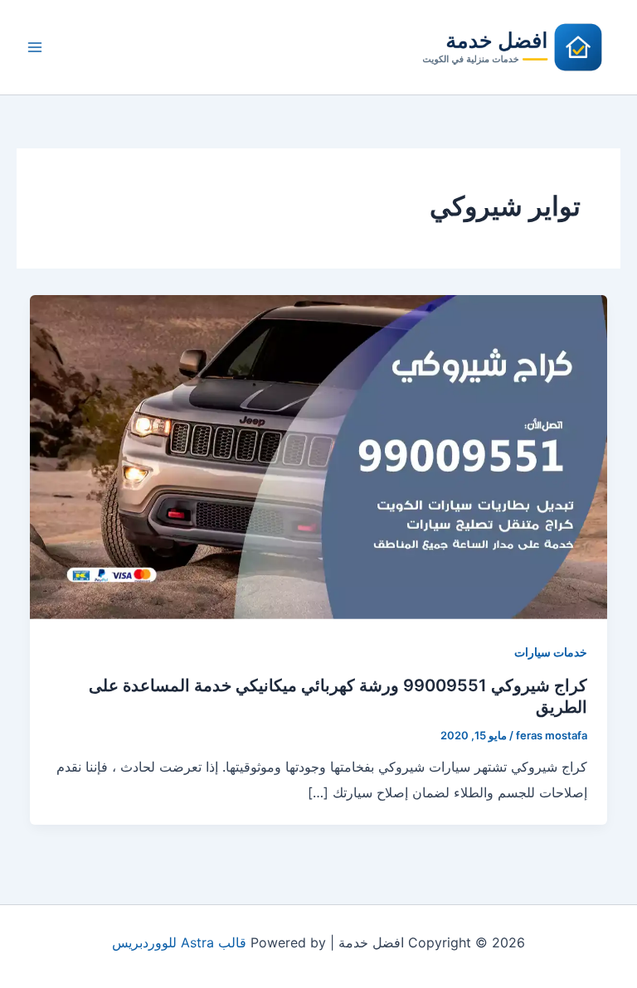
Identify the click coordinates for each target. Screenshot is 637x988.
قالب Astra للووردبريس (179, 942)
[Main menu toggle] (35, 47)
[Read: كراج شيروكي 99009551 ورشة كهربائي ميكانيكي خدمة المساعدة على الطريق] (318, 456)
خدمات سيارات (550, 652)
